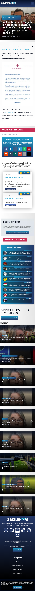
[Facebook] (6, 530)
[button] (32, 3)
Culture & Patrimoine (13, 17)
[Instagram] (29, 530)
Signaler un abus (11, 189)
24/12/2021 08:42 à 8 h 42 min (14, 177)
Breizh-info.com (8, 112)
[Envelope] (17, 534)
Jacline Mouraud (13, 134)
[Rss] (23, 530)
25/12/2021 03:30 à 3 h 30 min (14, 198)
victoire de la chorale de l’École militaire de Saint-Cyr (16, 50)
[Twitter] (12, 530)
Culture (5, 17)
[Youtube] (17, 530)
